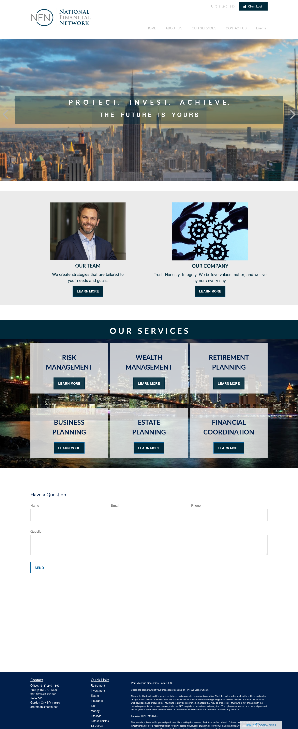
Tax (93, 706)
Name (34, 505)
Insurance (97, 701)
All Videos (97, 726)
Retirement (98, 685)
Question (36, 531)
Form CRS (166, 683)
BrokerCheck (201, 689)
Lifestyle (96, 716)
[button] (151, 28)
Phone (196, 505)
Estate (95, 696)
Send (39, 567)
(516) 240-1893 (224, 6)
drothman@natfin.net (44, 707)
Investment (98, 690)
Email (115, 505)
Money (95, 711)
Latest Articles (100, 721)
